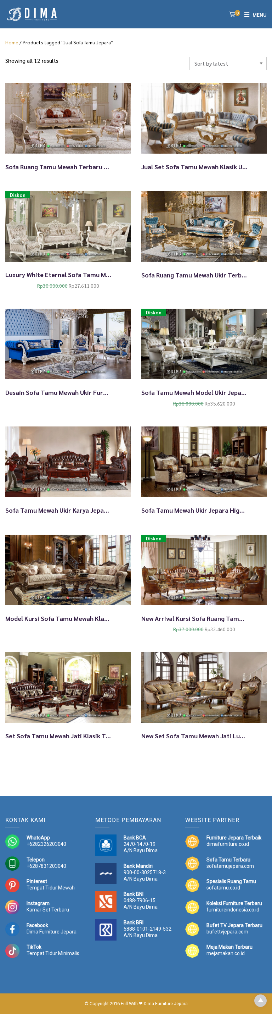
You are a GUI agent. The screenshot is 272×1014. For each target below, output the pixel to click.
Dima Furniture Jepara (51, 932)
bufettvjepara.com (227, 932)
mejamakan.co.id (225, 953)
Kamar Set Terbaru (48, 910)
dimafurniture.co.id (227, 844)
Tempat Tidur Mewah (51, 888)
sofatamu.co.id (223, 888)
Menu (260, 14)
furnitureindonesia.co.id (232, 910)
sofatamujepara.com (230, 866)
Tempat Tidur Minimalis (53, 953)
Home (11, 42)
